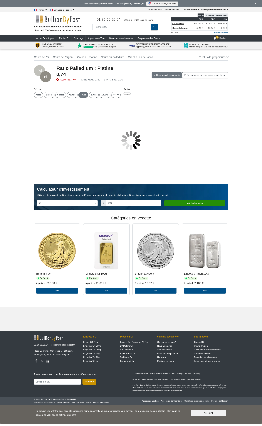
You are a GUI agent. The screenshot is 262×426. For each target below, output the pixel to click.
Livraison (161, 357)
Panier (221, 38)
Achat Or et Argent (45, 38)
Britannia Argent (144, 273)
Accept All (208, 413)
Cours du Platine (87, 57)
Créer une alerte (222, 33)
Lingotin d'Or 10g (91, 357)
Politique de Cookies (150, 401)
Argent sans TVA (96, 38)
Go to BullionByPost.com (164, 3)
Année (72, 95)
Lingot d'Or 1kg (90, 342)
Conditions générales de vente (196, 401)
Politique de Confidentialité (172, 401)
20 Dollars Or (126, 346)
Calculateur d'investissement (207, 349)
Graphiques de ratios (140, 57)
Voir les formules (195, 203)
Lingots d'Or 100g (96, 273)
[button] (213, 57)
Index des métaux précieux (207, 361)
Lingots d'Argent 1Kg (196, 273)
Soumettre (89, 381)
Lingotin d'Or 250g (92, 349)
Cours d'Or (199, 342)
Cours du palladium (112, 57)
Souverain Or (126, 349)
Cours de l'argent (180, 28)
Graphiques (149, 38)
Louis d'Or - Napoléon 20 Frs (134, 342)
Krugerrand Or (127, 361)
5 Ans (94, 95)
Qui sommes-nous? (166, 342)
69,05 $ (223, 28)
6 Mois (60, 95)
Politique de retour (166, 361)
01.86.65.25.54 (41, 345)
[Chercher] (154, 27)
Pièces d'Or (126, 336)
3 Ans (83, 95)
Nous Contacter (164, 346)
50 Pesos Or (126, 357)
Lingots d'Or (90, 336)
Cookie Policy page (167, 411)
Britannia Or (43, 273)
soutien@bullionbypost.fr (63, 345)
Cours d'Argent (201, 346)
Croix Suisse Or (127, 353)
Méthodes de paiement (168, 353)
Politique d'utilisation (219, 401)
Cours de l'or (178, 23)
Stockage (78, 38)
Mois (38, 95)
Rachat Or (64, 38)
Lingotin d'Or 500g (92, 346)
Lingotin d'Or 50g (91, 353)
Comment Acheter (202, 353)
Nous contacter (155, 9)
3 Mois (49, 95)
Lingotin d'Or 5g (90, 361)
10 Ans (104, 95)
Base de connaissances (121, 38)
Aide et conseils (171, 9)
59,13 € (199, 28)
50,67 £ (211, 28)
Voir (57, 290)
